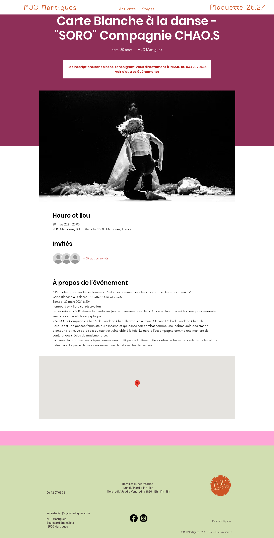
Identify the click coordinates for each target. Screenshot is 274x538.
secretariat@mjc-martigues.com (68, 513)
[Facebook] (134, 518)
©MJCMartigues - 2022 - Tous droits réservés (206, 532)
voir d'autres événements (137, 71)
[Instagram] (143, 518)
